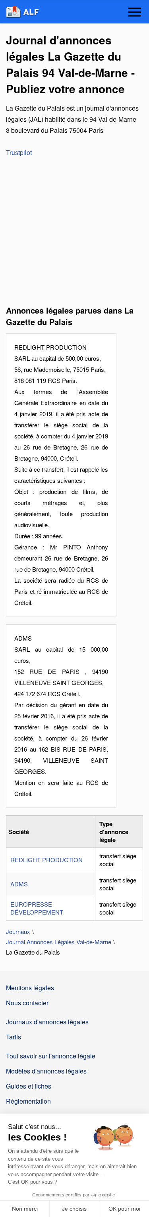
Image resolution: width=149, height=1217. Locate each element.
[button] (134, 12)
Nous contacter (27, 1002)
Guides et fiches (28, 1086)
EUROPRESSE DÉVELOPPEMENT (36, 908)
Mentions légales (30, 987)
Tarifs (13, 1036)
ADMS (19, 884)
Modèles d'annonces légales (46, 1070)
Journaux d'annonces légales (47, 1021)
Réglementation (28, 1101)
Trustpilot (19, 152)
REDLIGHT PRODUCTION (46, 859)
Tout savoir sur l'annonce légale (50, 1055)
